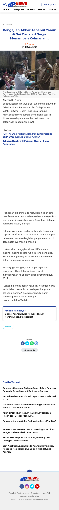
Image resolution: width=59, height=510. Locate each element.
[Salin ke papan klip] (36, 343)
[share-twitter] (27, 343)
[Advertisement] (29, 177)
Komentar (31, 350)
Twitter (33, 490)
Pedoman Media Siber (29, 496)
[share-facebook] (23, 343)
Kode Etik (46, 493)
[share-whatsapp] (32, 343)
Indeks (31, 9)
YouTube (39, 490)
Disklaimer (35, 493)
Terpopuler (18, 9)
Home (6, 9)
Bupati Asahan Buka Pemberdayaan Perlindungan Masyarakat (24, 315)
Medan (41, 9)
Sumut (52, 9)
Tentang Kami (23, 493)
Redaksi (12, 493)
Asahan (8, 327)
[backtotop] (29, 472)
